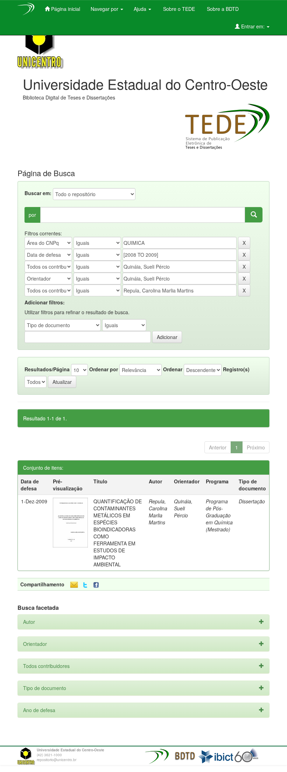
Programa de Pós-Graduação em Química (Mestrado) (219, 515)
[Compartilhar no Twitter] (85, 585)
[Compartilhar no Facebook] (98, 585)
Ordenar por (103, 369)
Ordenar (172, 369)
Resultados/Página (47, 369)
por (32, 214)
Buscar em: (37, 193)
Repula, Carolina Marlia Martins (158, 512)
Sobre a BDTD (222, 8)
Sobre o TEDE (178, 8)
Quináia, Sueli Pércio (183, 508)
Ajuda (141, 8)
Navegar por (105, 8)
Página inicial (65, 8)
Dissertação (252, 501)
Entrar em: (253, 26)
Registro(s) (236, 369)
